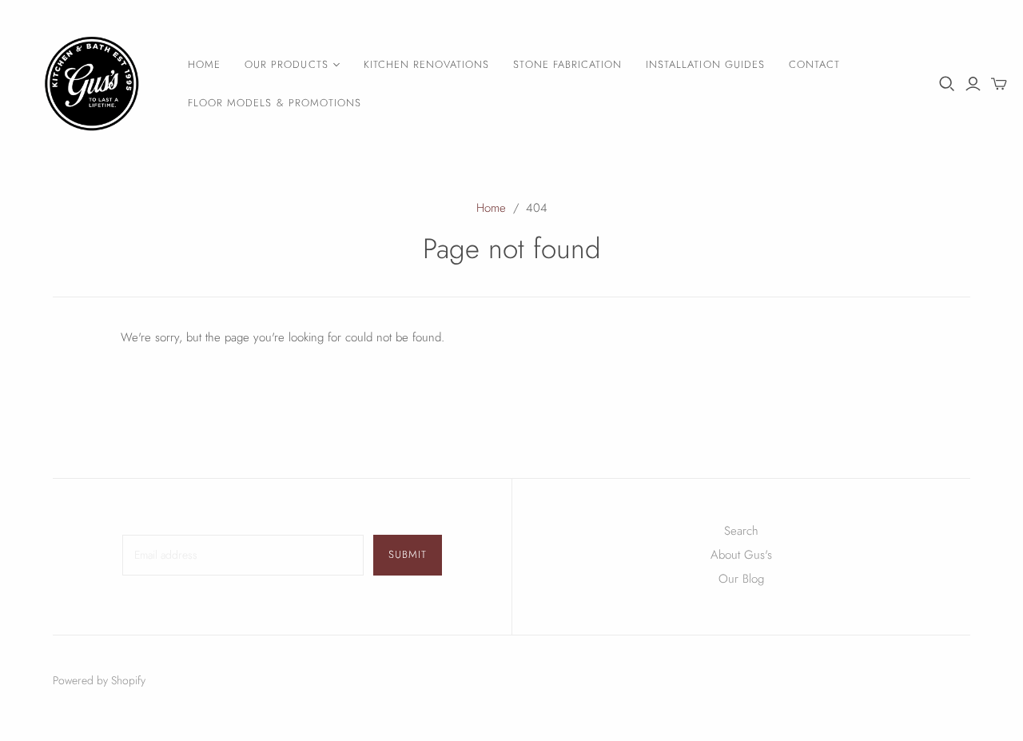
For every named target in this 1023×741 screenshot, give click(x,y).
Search (741, 531)
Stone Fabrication (567, 64)
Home (204, 64)
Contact (814, 64)
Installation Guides (705, 64)
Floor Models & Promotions (274, 102)
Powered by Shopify (99, 680)
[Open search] (947, 84)
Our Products (286, 64)
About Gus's (741, 555)
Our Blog (741, 579)
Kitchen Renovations (427, 64)
